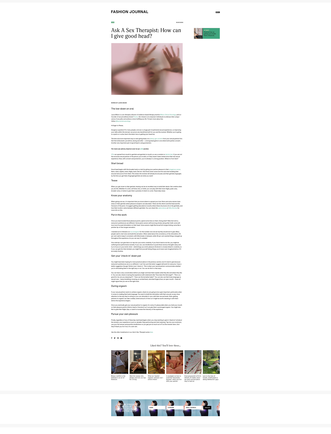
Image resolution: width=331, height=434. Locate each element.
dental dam (169, 154)
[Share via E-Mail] (121, 338)
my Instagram (134, 231)
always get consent (156, 138)
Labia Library (162, 208)
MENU (218, 12)
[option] (147, 69)
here (151, 332)
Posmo (135, 117)
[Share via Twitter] (114, 338)
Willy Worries (173, 208)
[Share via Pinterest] (118, 338)
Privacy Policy (189, 410)
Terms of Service (198, 410)
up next (206, 30)
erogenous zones (174, 169)
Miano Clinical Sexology (168, 114)
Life (113, 22)
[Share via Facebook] (111, 338)
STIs (112, 154)
